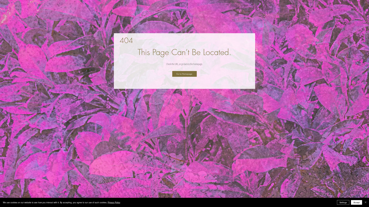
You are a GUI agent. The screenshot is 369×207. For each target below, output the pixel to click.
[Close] (365, 202)
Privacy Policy (114, 202)
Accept (356, 202)
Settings (343, 202)
